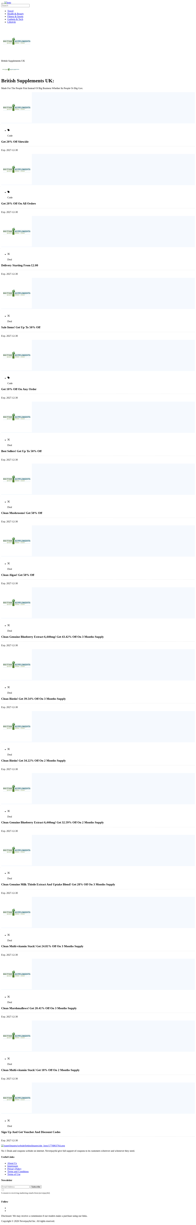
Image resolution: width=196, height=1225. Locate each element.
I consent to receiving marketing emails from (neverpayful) (25, 1193)
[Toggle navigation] (2, 3)
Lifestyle (11, 22)
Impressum (12, 1166)
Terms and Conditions (18, 1171)
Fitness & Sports (15, 16)
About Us (12, 1163)
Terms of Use (13, 1174)
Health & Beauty (15, 13)
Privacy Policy (14, 1168)
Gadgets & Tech (15, 19)
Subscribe (35, 1187)
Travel (10, 11)
